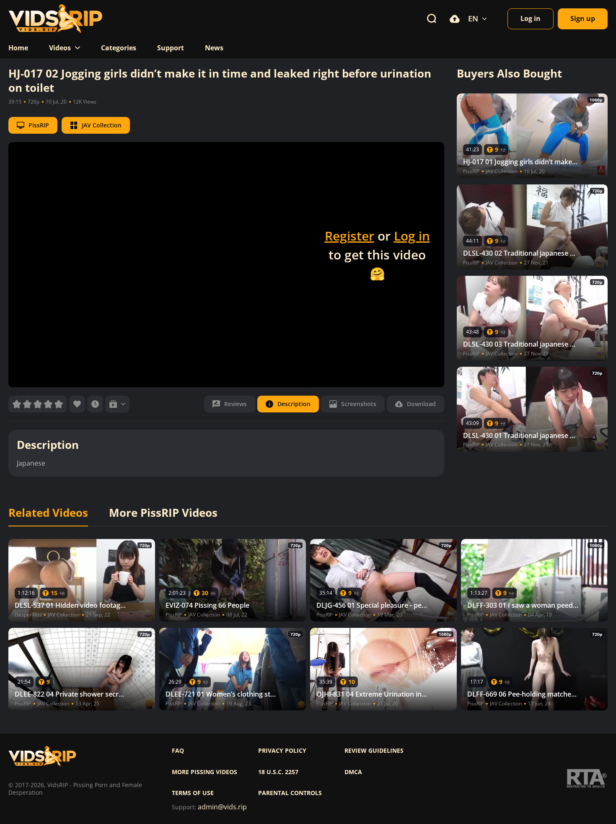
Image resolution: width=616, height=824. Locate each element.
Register (349, 235)
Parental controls (290, 793)
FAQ (178, 750)
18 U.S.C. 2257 (278, 772)
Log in (412, 235)
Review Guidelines (374, 750)
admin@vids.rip (222, 807)
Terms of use (193, 793)
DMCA (353, 772)
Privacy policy (282, 750)
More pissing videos (204, 772)
